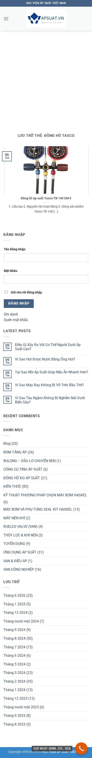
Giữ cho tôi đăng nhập (26, 292)
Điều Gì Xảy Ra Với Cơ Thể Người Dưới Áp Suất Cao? (48, 347)
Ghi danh (11, 314)
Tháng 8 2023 (14, 724)
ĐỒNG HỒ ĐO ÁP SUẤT (21, 478)
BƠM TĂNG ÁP (15, 452)
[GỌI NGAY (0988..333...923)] (81, 748)
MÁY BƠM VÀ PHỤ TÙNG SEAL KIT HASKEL (37, 509)
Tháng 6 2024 (14, 655)
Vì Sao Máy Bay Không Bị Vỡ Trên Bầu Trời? (49, 385)
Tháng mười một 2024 (21, 621)
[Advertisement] (46, 79)
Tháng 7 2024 (14, 647)
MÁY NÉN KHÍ (14, 518)
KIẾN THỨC (12, 486)
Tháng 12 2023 (15, 698)
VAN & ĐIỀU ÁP (15, 561)
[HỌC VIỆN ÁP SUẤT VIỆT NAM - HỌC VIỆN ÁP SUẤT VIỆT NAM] (46, 19)
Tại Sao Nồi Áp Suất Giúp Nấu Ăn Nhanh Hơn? (51, 372)
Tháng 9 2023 (14, 716)
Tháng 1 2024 (14, 690)
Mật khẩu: (11, 271)
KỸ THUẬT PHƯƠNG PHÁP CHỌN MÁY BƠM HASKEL (45, 495)
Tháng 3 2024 (14, 673)
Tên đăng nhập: (15, 249)
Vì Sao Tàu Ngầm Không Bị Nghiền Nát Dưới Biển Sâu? (50, 400)
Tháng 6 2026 (14, 595)
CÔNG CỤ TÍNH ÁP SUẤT (22, 469)
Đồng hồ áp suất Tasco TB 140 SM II (46, 198)
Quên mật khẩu (16, 320)
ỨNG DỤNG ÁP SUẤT (19, 552)
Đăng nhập (18, 303)
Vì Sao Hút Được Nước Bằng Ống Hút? (45, 359)
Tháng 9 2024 (14, 630)
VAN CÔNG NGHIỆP (18, 569)
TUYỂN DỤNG (14, 544)
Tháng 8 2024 (14, 638)
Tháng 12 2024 (15, 612)
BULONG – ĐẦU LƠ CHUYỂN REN (29, 461)
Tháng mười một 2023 (21, 707)
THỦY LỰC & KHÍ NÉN (20, 535)
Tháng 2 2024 (14, 681)
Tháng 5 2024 (14, 664)
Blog (6, 443)
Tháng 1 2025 (14, 604)
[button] (6, 18)
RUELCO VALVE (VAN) (20, 526)
